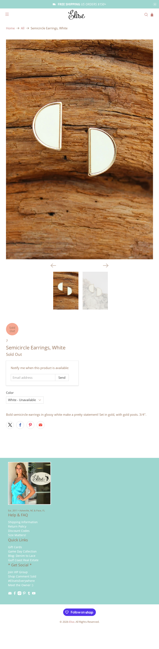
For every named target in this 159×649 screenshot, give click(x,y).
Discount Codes (19, 531)
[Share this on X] (10, 425)
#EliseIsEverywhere (21, 581)
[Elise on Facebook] (15, 594)
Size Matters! (17, 535)
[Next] (106, 265)
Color (10, 393)
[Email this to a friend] (41, 425)
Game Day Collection (22, 551)
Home (10, 28)
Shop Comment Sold (22, 576)
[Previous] (53, 265)
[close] (155, 4)
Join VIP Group (18, 572)
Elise (71, 622)
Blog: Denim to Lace (21, 556)
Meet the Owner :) (20, 585)
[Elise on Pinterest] (24, 594)
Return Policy (17, 526)
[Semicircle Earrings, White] (79, 149)
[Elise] (79, 15)
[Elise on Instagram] (19, 594)
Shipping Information (23, 522)
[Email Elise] (10, 594)
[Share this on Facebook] (20, 425)
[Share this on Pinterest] (30, 425)
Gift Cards (15, 547)
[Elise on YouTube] (34, 594)
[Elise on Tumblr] (29, 594)
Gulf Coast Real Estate (23, 560)
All (22, 28)
